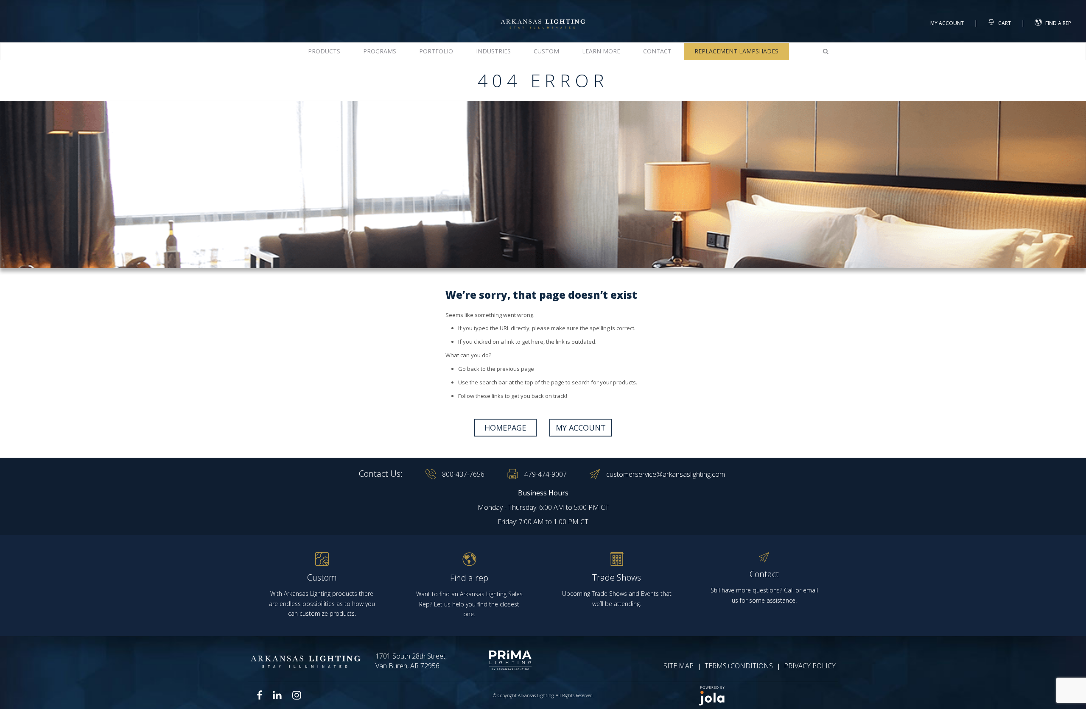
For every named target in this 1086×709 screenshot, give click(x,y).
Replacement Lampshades (736, 51)
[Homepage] (543, 16)
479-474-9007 (545, 474)
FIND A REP (1058, 23)
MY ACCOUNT (581, 428)
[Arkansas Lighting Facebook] (260, 695)
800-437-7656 (463, 474)
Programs (379, 51)
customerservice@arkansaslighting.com (665, 474)
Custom (546, 51)
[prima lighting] (495, 660)
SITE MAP (678, 665)
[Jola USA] (764, 695)
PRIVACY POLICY (810, 665)
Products (324, 51)
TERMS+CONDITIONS (739, 665)
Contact (657, 51)
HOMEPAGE (505, 428)
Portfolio (436, 51)
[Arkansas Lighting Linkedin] (277, 695)
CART (1004, 23)
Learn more (601, 51)
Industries (493, 51)
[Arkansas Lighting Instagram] (296, 695)
